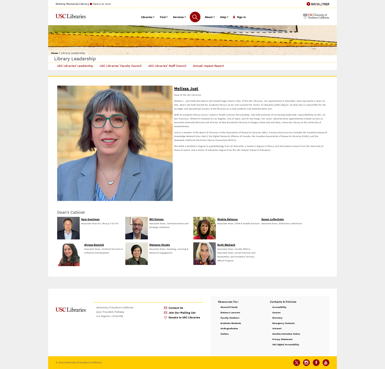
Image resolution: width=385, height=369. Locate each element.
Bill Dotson (156, 219)
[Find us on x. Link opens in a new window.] (296, 362)
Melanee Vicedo (159, 244)
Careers (276, 312)
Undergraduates (229, 328)
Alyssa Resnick (94, 244)
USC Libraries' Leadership (75, 66)
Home (54, 53)
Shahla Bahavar (227, 219)
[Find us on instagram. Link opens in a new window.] (306, 362)
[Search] (195, 17)
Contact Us (176, 307)
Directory (277, 317)
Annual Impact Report (208, 66)
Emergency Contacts (283, 323)
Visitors (224, 334)
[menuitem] (75, 66)
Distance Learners (230, 312)
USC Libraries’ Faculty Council (121, 66)
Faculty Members (229, 317)
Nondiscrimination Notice (286, 334)
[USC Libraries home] (71, 17)
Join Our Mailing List (182, 312)
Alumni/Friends (229, 307)
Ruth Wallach (226, 244)
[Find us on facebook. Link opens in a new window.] (316, 362)
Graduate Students (230, 323)
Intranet (276, 328)
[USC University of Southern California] (316, 18)
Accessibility (279, 307)
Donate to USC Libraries (184, 317)
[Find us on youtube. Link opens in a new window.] (326, 362)
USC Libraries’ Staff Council (167, 66)
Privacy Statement (282, 339)
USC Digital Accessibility (285, 344)
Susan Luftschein (272, 219)
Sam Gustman (90, 219)
